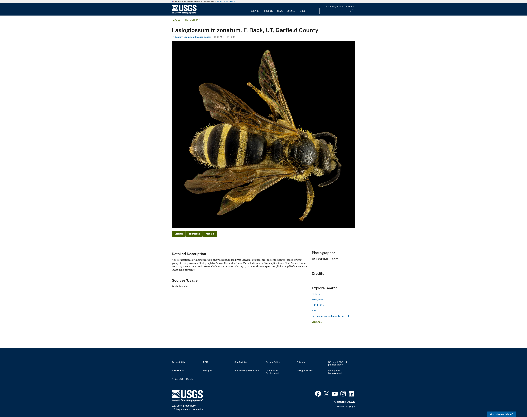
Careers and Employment (272, 372)
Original (179, 233)
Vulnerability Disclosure (246, 370)
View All (316, 322)
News (280, 11)
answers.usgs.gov (346, 406)
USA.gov (207, 370)
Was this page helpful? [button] (502, 414)
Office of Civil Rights (182, 379)
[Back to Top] (517, 407)
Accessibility (178, 362)
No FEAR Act (178, 370)
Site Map (301, 362)
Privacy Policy (273, 362)
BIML (315, 310)
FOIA (205, 362)
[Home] (184, 13)
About (303, 11)
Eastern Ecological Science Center (193, 37)
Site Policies (240, 362)
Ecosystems (318, 299)
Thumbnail (194, 233)
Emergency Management (335, 372)
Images (176, 20)
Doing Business (304, 370)
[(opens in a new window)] (318, 393)
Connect (291, 11)
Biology (316, 294)
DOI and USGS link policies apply (337, 363)
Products (268, 11)
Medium (210, 233)
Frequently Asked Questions (340, 6)
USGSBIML (318, 305)
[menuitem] (255, 9)
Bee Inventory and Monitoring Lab (331, 316)
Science (255, 11)
